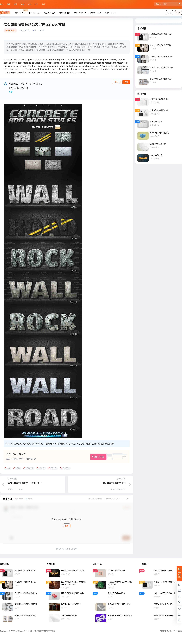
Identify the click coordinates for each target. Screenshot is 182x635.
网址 (29, 4)
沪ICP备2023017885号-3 (45, 631)
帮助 (43, 4)
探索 (22, 4)
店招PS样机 (79, 12)
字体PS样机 (10, 30)
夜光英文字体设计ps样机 (114, 482)
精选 (15, 4)
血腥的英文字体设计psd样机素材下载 (24, 482)
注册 (126, 82)
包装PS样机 (34, 12)
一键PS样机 (20, 11)
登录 (169, 13)
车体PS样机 (94, 12)
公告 (36, 4)
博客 (8, 4)
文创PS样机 (49, 12)
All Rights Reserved (23, 631)
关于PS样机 (109, 12)
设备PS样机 (64, 12)
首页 (1, 4)
